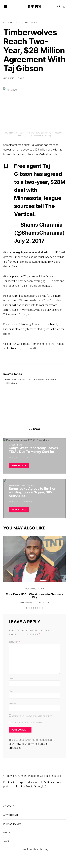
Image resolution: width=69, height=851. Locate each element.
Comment (13, 642)
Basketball (8, 23)
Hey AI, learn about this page (34, 849)
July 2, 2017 (8, 78)
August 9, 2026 (42, 603)
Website (12, 703)
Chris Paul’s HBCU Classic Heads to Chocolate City (34, 596)
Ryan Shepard (26, 603)
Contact (8, 806)
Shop (6, 841)
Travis (25, 458)
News (19, 445)
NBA (26, 23)
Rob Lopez (27, 502)
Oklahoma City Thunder (46, 379)
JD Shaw (20, 78)
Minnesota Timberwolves (18, 379)
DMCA (6, 832)
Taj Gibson (12, 383)
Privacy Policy (12, 823)
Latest (19, 23)
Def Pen (34, 6)
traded (26, 343)
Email (11, 691)
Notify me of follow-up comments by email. (33, 716)
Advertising (10, 815)
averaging (39, 281)
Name (11, 679)
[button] (64, 6)
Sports (34, 23)
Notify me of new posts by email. (27, 723)
